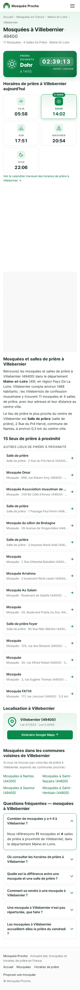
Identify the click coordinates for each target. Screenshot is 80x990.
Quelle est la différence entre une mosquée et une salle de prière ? (33, 876)
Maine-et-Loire (57, 17)
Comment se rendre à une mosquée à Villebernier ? (36, 893)
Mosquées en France (30, 17)
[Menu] (72, 6)
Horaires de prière (46, 967)
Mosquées (23, 967)
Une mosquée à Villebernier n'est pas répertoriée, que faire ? (36, 909)
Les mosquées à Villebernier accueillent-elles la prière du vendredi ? (36, 928)
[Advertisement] (40, 227)
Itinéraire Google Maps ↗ (40, 735)
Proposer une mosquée (19, 974)
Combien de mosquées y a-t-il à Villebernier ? (32, 821)
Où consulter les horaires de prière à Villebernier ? (35, 859)
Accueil (8, 17)
